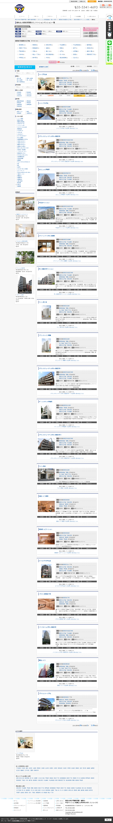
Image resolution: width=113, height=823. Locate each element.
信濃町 (36, 778)
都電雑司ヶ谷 (39, 792)
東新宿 (35, 45)
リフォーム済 (20, 125)
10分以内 (29, 94)
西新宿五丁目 (91, 54)
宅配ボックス (20, 174)
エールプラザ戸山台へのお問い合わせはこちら (67, 586)
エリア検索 (46, 803)
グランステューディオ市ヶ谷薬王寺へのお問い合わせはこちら (67, 161)
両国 (62, 48)
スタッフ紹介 (59, 803)
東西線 (61, 80)
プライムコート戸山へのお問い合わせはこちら (67, 720)
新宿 (75, 54)
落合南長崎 (64, 57)
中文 (91, 7)
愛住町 (68, 664)
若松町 (68, 499)
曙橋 (67, 111)
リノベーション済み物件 (34, 800)
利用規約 (16, 807)
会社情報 (16, 803)
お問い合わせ (59, 800)
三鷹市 (31, 770)
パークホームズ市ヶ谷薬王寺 (47, 627)
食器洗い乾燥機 (21, 149)
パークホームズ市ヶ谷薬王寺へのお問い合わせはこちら (67, 652)
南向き (19, 184)
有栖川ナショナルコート (22, 214)
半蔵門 (18, 792)
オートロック (20, 170)
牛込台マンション (44, 202)
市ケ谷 (79, 778)
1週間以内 (29, 113)
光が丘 (76, 57)
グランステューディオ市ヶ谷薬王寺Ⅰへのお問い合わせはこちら (67, 393)
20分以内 (29, 95)
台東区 (34, 768)
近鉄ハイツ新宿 (43, 496)
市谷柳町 (68, 106)
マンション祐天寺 (20, 268)
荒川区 (84, 768)
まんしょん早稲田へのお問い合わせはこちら (67, 194)
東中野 (35, 57)
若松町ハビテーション (45, 529)
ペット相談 (20, 118)
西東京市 (36, 770)
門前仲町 (22, 51)
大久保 (40, 778)
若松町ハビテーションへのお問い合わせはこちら (67, 552)
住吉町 (68, 305)
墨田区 (39, 768)
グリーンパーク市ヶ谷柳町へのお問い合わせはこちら (67, 261)
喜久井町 (68, 405)
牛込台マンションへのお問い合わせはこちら (67, 227)
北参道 (22, 792)
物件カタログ (59, 810)
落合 (43, 778)
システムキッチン (22, 151)
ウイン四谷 (42, 466)
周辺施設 (58, 805)
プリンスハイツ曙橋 (45, 335)
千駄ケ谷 (57, 790)
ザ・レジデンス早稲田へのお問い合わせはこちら (67, 426)
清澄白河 (90, 48)
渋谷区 (65, 768)
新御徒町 (35, 48)
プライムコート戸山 (45, 693)
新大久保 (21, 778)
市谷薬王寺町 (69, 140)
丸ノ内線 (61, 310)
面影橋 (77, 780)
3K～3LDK (29, 80)
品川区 (47, 768)
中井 (48, 57)
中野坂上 (22, 57)
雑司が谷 (70, 790)
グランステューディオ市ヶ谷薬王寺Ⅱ (50, 434)
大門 (62, 51)
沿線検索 (45, 800)
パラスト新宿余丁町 (45, 594)
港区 (27, 768)
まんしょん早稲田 (44, 169)
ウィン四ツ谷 (43, 302)
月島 (34, 51)
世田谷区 (60, 768)
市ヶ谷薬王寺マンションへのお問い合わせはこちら (67, 294)
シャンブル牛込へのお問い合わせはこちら (67, 128)
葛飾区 (22, 770)
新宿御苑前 (63, 778)
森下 (75, 48)
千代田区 (18, 768)
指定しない (20, 111)
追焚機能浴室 (20, 156)
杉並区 (73, 768)
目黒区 (51, 768)
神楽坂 (51, 778)
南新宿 (86, 790)
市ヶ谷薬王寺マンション (46, 269)
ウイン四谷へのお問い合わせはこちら (67, 488)
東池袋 (45, 792)
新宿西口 (22, 45)
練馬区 (92, 768)
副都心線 (61, 504)
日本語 (92, 5)
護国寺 (66, 790)
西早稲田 (87, 778)
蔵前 (48, 48)
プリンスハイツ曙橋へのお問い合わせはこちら (67, 360)
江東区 (43, 768)
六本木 (21, 54)
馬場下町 (68, 173)
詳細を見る (79, 95)
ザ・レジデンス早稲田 (45, 401)
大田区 (55, 768)
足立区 (18, 770)
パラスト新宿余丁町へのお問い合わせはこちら (67, 619)
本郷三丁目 (23, 48)
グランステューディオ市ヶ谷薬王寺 (49, 136)
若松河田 (49, 45)
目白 (30, 792)
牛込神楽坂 (77, 45)
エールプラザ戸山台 (45, 560)
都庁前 (30, 780)
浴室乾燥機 (20, 158)
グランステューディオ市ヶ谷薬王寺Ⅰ (50, 368)
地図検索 (45, 805)
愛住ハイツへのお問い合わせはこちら (67, 685)
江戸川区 (27, 770)
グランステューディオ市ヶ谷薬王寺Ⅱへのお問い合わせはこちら (67, 458)
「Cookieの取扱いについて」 (18, 820)
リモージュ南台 (20, 294)
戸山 (67, 78)
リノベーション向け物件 (34, 803)
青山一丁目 (36, 54)
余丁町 (68, 597)
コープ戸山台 (43, 74)
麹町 (79, 790)
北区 (81, 768)
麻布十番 (90, 51)
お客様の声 (59, 807)
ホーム (15, 800)
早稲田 (65, 80)
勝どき (48, 51)
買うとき (45, 810)
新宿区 (64, 78)
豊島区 (77, 768)
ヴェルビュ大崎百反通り (22, 241)
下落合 (23, 780)
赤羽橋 (76, 51)
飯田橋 (89, 45)
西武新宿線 (62, 703)
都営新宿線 (62, 111)
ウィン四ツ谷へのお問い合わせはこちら (67, 327)
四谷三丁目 (68, 310)
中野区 (69, 768)
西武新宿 (68, 703)
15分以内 (19, 95)
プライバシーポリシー (19, 805)
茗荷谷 (26, 792)
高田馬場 (27, 778)
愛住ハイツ (42, 660)
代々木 (62, 54)
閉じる (108, 819)
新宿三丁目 (69, 778)
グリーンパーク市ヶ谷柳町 (47, 235)
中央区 (23, 768)
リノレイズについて (48, 807)
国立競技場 (50, 54)
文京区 (30, 768)
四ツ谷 (31, 778)
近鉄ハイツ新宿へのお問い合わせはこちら (67, 521)
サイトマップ (17, 810)
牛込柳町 (63, 45)
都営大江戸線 (62, 82)
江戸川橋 (18, 790)
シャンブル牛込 (43, 103)
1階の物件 (20, 181)
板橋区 (88, 768)
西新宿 (74, 778)
